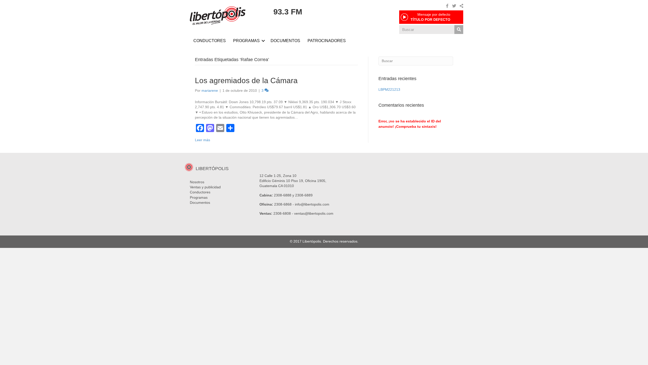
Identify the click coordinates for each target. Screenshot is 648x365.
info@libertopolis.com (312, 204)
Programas (199, 197)
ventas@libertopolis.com (313, 213)
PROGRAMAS (246, 41)
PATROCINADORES (327, 41)
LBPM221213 (389, 89)
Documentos (200, 202)
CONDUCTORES (209, 41)
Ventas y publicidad (205, 187)
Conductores (200, 192)
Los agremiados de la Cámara (246, 80)
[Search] (458, 29)
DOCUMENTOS (285, 41)
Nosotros (197, 182)
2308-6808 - (283, 213)
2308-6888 (282, 195)
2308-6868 (283, 204)
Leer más (202, 140)
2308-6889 (304, 195)
